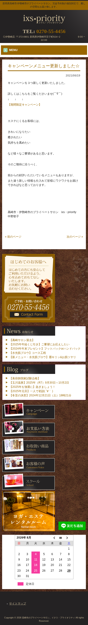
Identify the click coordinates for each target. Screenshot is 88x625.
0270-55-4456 (50, 31)
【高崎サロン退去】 (22, 340)
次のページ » (75, 236)
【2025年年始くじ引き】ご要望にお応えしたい (39, 344)
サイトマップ (17, 603)
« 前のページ (13, 236)
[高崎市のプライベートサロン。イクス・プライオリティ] (44, 22)
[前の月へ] (52, 537)
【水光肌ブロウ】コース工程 (27, 353)
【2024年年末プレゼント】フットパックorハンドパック (44, 348)
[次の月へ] (69, 537)
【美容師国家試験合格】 (24, 378)
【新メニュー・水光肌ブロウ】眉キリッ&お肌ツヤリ (42, 357)
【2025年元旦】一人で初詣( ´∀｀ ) (31, 391)
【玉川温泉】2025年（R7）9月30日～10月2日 (39, 382)
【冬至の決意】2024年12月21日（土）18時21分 (40, 395)
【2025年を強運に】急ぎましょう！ (32, 387)
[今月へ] (61, 537)
